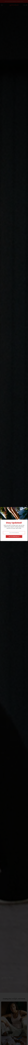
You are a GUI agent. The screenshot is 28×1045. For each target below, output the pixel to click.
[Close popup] (26, 505)
